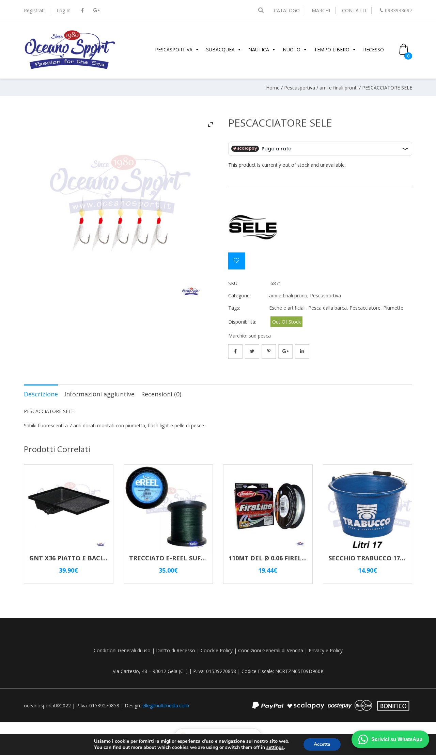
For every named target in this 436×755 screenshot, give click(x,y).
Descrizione (41, 394)
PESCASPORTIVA (173, 49)
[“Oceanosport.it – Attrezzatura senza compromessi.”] (70, 68)
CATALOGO (287, 10)
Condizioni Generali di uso (122, 650)
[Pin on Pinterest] (269, 351)
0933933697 (398, 10)
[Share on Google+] (285, 351)
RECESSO (373, 49)
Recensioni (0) (161, 394)
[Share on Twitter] (252, 351)
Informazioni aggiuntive (99, 394)
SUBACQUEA (220, 49)
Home (273, 87)
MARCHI (321, 10)
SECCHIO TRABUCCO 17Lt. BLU (375, 558)
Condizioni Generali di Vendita (270, 650)
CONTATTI (354, 10)
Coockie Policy (217, 650)
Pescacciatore (364, 308)
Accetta (322, 744)
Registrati (34, 10)
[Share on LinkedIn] (302, 351)
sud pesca (260, 335)
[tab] (41, 393)
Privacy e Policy (326, 650)
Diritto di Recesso (175, 650)
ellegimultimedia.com (165, 705)
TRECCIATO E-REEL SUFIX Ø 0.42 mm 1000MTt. (199, 558)
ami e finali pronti (339, 87)
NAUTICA (258, 49)
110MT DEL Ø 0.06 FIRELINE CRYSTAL (285, 558)
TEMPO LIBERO (331, 49)
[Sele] (253, 226)
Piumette (393, 308)
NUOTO (291, 49)
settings (275, 747)
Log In (64, 10)
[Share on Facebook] (235, 351)
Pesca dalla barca (327, 308)
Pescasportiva (299, 87)
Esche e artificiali (287, 308)
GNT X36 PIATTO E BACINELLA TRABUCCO (94, 558)
